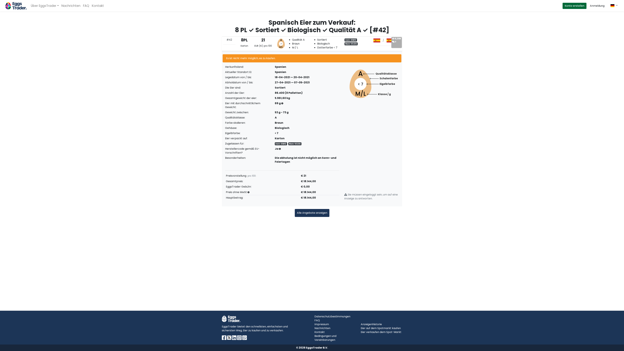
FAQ (86, 6)
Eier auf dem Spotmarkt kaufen (381, 328)
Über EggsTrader (43, 6)
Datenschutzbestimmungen (332, 316)
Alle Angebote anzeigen (312, 213)
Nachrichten (70, 6)
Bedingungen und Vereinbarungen (325, 338)
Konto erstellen (574, 6)
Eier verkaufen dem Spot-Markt (381, 332)
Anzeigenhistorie (371, 324)
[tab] (312, 44)
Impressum (321, 324)
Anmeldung (597, 6)
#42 (229, 40)
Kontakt (98, 6)
